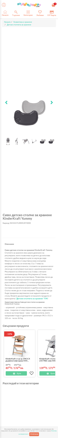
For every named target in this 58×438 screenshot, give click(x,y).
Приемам (34, 434)
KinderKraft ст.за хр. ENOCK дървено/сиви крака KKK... (18, 360)
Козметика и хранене (22, 22)
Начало (7, 22)
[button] (6, 102)
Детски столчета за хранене (19, 24)
